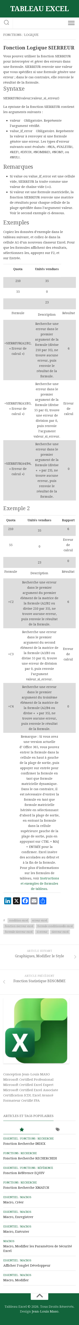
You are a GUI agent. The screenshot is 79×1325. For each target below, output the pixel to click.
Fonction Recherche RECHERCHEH (30, 1158)
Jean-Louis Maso (45, 1311)
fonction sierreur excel (19, 926)
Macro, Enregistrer (18, 1217)
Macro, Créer (13, 1202)
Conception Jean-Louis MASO (26, 1074)
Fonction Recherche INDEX (24, 1144)
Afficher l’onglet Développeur (26, 1265)
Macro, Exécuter (16, 1232)
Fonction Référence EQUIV (24, 1173)
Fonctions (12, 35)
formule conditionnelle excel (55, 926)
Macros (25, 1197)
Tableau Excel (39, 9)
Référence (45, 1167)
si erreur (42, 931)
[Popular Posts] (21, 1129)
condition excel (18, 920)
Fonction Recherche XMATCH (26, 1188)
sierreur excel (60, 931)
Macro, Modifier (16, 1280)
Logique (31, 35)
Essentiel (10, 1138)
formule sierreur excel (18, 931)
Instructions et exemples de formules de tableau (40, 884)
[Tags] (58, 1129)
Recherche (46, 1138)
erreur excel (39, 920)
